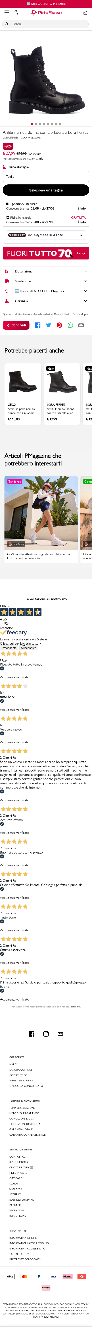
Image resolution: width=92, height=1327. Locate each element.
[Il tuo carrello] (85, 13)
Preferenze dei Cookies (25, 1259)
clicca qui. (76, 1006)
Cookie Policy (19, 1254)
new (51, 369)
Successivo (28, 648)
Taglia (10, 176)
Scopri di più (80, 314)
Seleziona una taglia (46, 190)
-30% (8, 146)
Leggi (81, 253)
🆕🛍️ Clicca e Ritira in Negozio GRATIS (57, 3)
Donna (57, 314)
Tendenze (14, 482)
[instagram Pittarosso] (46, 1034)
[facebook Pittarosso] (31, 1034)
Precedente (9, 648)
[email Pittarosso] (60, 1034)
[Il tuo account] (16, 12)
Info (41, 158)
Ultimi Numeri (70, 314)
